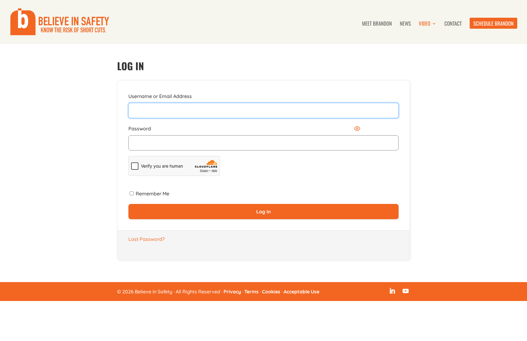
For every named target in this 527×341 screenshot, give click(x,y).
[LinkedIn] (392, 291)
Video (424, 24)
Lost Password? (146, 239)
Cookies (271, 291)
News (405, 24)
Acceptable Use (301, 291)
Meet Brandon (377, 24)
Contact (453, 24)
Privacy (232, 291)
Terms (251, 291)
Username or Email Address (160, 96)
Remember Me (151, 193)
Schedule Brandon (493, 24)
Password (139, 128)
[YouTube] (406, 291)
